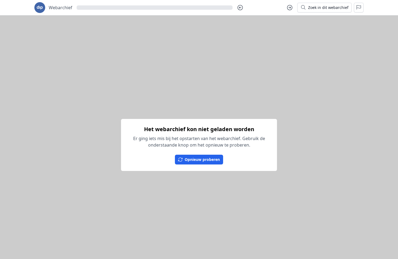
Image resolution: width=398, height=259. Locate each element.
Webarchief (60, 8)
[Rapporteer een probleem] (359, 7)
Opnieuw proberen (202, 159)
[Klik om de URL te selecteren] (155, 7)
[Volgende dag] (289, 7)
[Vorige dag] (240, 7)
